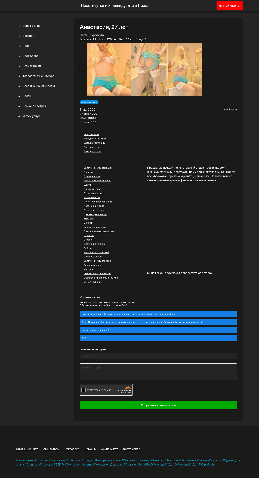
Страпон (88, 239)
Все (140, 464)
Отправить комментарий (158, 405)
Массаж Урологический (97, 180)
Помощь (90, 449)
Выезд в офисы (92, 151)
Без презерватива (108, 460)
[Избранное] (208, 5)
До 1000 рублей (179, 464)
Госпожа (89, 172)
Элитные (129, 460)
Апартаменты (91, 134)
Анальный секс (92, 265)
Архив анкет (109, 449)
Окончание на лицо (95, 243)
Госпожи (32, 464)
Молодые (101, 464)
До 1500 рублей (203, 464)
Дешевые (116, 464)
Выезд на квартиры (95, 138)
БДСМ (87, 184)
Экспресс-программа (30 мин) (101, 277)
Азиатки (158, 460)
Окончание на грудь (95, 210)
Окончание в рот (93, 193)
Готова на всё (92, 176)
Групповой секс (93, 256)
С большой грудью (81, 460)
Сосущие (47, 464)
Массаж (88, 269)
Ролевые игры (92, 197)
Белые (203, 460)
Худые (228, 460)
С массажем (57, 460)
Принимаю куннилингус (97, 273)
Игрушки (89, 218)
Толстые (172, 460)
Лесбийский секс (94, 205)
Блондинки (25, 460)
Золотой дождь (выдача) (98, 167)
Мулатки (215, 460)
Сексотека (72, 449)
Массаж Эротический (96, 252)
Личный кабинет (230, 5)
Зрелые (87, 464)
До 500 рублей (156, 464)
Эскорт (88, 222)
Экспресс (73, 464)
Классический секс (95, 227)
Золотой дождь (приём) (97, 260)
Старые (131, 464)
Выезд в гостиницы (94, 142)
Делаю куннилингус (95, 214)
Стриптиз (89, 235)
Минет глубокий (93, 281)
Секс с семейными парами (99, 231)
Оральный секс (92, 189)
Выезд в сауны (92, 147)
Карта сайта (131, 449)
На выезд (143, 460)
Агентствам (51, 449)
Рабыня (88, 248)
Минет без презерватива (98, 201)
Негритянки (188, 460)
